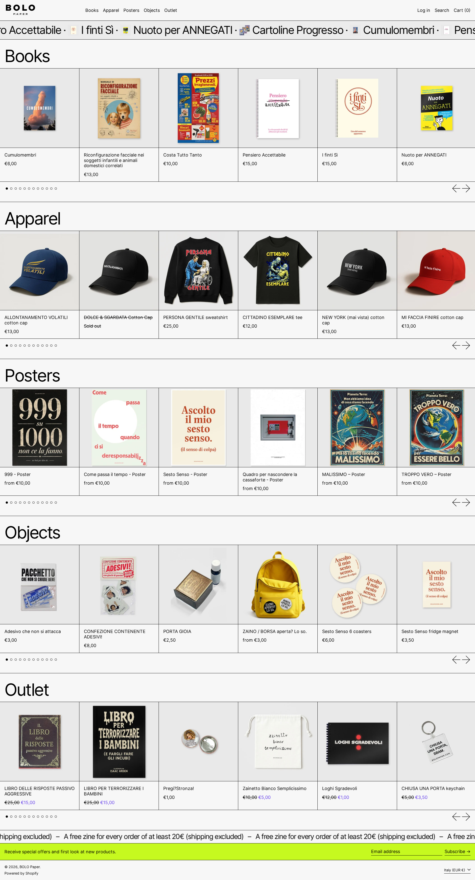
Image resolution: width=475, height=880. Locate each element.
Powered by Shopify (21, 873)
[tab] (7, 188)
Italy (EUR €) (455, 870)
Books (27, 55)
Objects (32, 532)
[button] (442, 10)
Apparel (32, 218)
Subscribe (455, 851)
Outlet (26, 689)
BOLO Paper (30, 867)
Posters (32, 375)
